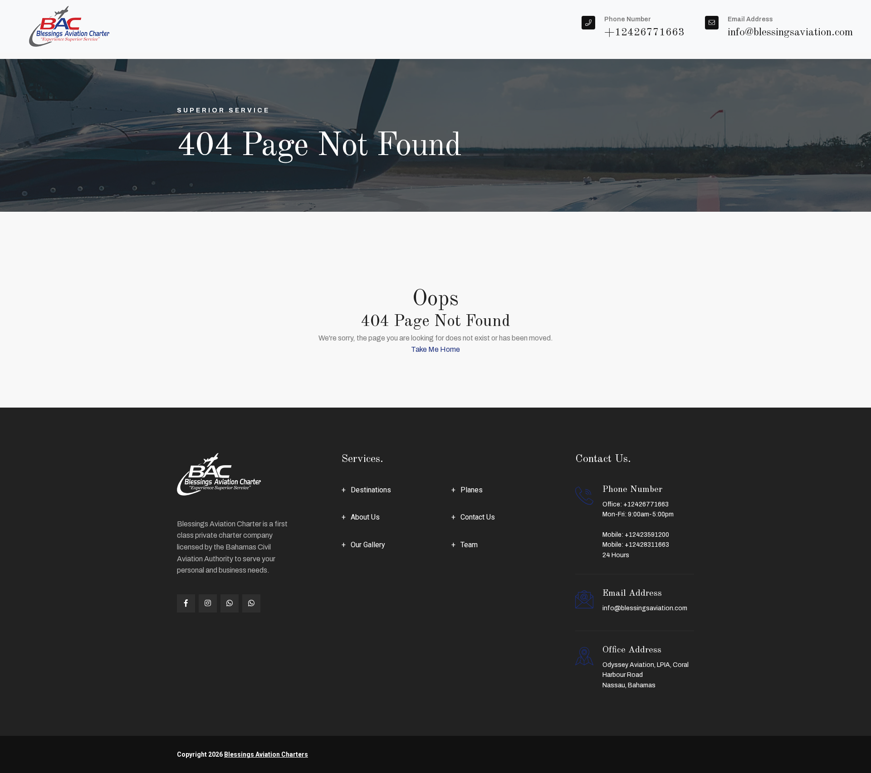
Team (469, 544)
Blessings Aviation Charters (266, 754)
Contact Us (477, 517)
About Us (365, 517)
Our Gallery (368, 544)
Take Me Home (435, 349)
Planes (471, 490)
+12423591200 (647, 534)
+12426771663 (646, 504)
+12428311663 (647, 544)
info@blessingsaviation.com (644, 608)
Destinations (371, 490)
